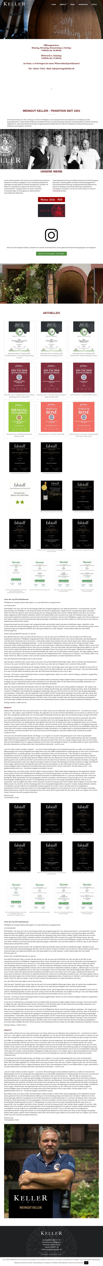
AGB (59, 1254)
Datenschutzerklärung (75, 1263)
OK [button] (86, 1263)
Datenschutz (53, 1254)
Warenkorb (83, 4)
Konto (94, 4)
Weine (72, 4)
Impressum (44, 1254)
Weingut (63, 4)
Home (54, 4)
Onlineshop (56, 191)
